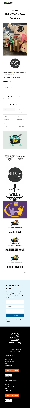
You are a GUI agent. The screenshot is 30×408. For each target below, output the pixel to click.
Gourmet (6, 119)
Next (25, 272)
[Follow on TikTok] (11, 375)
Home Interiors (20, 119)
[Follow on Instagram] (8, 375)
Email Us (6, 363)
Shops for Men (20, 126)
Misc (5, 126)
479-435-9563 (8, 390)
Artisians (18, 109)
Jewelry (6, 123)
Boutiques (7, 113)
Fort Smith (7, 116)
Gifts (17, 116)
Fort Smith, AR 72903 (9, 361)
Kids (17, 123)
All (5, 109)
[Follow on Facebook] (6, 375)
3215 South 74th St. (9, 359)
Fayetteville (19, 113)
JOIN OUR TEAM (12, 370)
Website (7, 92)
